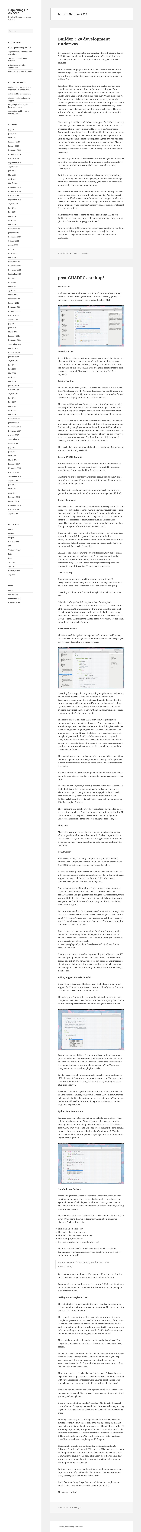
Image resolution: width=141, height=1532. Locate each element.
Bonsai (10, 529)
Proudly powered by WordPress (70, 1526)
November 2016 (14, 468)
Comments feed (14, 598)
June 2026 (12, 133)
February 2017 (14, 464)
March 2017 (13, 460)
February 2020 (14, 352)
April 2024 (12, 220)
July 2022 (11, 278)
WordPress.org (14, 603)
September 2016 (14, 476)
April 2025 (12, 179)
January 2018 (13, 423)
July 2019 (11, 365)
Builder (11, 533)
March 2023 (13, 257)
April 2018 (12, 410)
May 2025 (12, 175)
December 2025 (14, 150)
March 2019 (13, 381)
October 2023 (13, 241)
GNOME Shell (13, 542)
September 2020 (14, 344)
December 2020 (14, 340)
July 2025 (11, 171)
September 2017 (14, 439)
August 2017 (13, 443)
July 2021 (11, 323)
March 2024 (13, 224)
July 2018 (11, 398)
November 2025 (14, 154)
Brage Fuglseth (14, 104)
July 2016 (11, 485)
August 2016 (13, 480)
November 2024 (14, 191)
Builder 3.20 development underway (84, 41)
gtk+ (10, 546)
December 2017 (14, 427)
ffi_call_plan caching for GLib (19, 47)
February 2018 (14, 418)
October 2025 (13, 158)
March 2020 (13, 348)
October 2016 (13, 472)
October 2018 (13, 390)
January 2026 (13, 146)
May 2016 (12, 489)
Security (11, 562)
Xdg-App (11, 575)
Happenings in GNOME (18, 11)
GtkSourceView (14, 550)
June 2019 (12, 369)
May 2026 (12, 138)
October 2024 (13, 195)
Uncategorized (14, 570)
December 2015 (14, 505)
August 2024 (13, 204)
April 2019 (12, 377)
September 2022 (14, 274)
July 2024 (11, 208)
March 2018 (13, 414)
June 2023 (12, 253)
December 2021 (14, 307)
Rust (10, 558)
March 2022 (13, 295)
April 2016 (12, 493)
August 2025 (13, 167)
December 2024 (14, 187)
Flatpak (11, 537)
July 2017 (11, 447)
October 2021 (13, 315)
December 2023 (14, 237)
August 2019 (13, 361)
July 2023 (11, 249)
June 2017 (12, 451)
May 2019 (12, 373)
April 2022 (12, 290)
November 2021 (14, 311)
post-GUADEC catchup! (81, 277)
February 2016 (14, 497)
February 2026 (14, 142)
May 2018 (12, 406)
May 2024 (12, 216)
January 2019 (13, 385)
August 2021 (13, 319)
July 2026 (11, 129)
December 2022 (14, 266)
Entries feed (13, 594)
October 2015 (13, 509)
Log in (10, 590)
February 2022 (14, 299)
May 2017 (12, 456)
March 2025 (13, 183)
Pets (10, 554)
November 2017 (14, 431)
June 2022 (12, 282)
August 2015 (13, 513)
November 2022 (14, 270)
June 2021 (12, 328)
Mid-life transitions (23, 94)
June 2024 (12, 212)
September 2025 (14, 162)
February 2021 (14, 336)
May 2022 (12, 286)
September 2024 (14, 200)
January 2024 (13, 233)
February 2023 (14, 261)
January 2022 (13, 303)
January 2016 (13, 501)
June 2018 (12, 402)
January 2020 (13, 356)
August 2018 (13, 394)
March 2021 (13, 332)
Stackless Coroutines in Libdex (20, 71)
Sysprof (11, 566)
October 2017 (13, 435)
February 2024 (14, 228)
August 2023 (13, 245)
